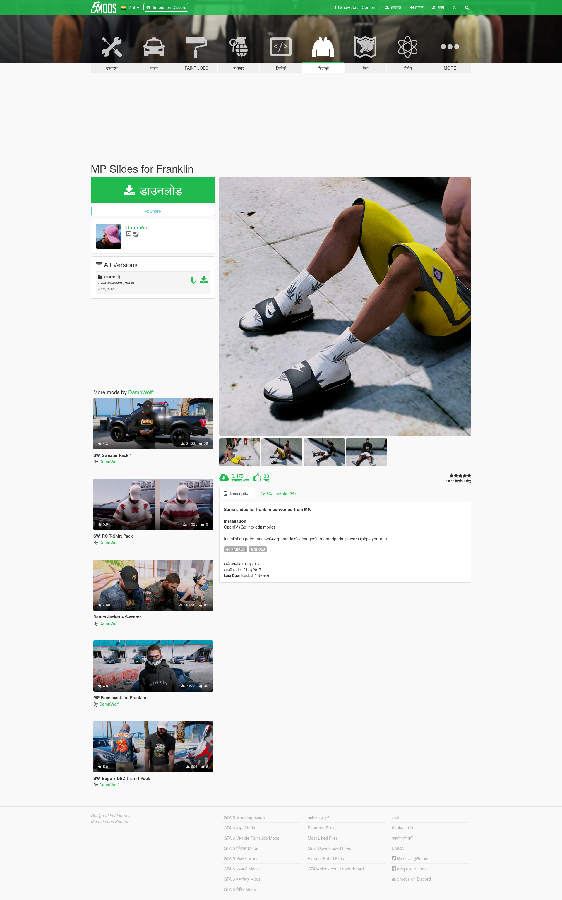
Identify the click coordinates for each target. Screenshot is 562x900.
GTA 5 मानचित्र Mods (242, 879)
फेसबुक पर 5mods (411, 869)
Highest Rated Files (326, 858)
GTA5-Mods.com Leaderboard (336, 869)
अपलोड (395, 7)
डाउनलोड (159, 190)
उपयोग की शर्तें (402, 838)
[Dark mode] (454, 7)
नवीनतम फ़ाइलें (318, 817)
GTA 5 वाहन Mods (239, 828)
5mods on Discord (413, 879)
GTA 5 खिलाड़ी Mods (241, 869)
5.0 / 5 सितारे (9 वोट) (458, 481)
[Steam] (136, 233)
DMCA (398, 848)
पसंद (266, 480)
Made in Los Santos (109, 821)
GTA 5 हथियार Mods (241, 848)
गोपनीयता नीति (402, 828)
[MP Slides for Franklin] (345, 306)
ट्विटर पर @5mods (412, 858)
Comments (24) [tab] (280, 493)
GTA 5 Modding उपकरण (244, 817)
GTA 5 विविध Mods (240, 889)
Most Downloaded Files (329, 848)
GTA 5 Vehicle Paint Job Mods (251, 838)
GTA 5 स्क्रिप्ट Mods (241, 858)
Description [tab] (239, 493)
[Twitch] (129, 233)
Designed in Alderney (111, 815)
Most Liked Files (323, 838)
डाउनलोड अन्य (240, 480)
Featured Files (321, 828)
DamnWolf (138, 227)
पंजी (440, 7)
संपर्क (395, 817)
